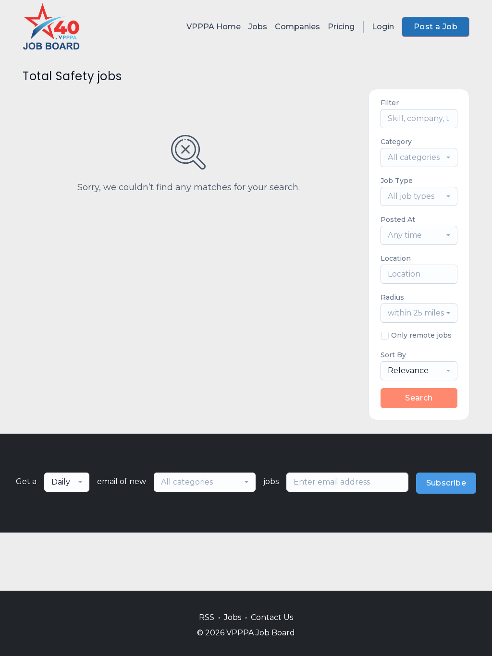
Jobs (257, 26)
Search (418, 397)
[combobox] (419, 157)
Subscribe (446, 482)
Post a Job (435, 26)
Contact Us (272, 617)
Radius (392, 297)
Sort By (393, 355)
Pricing (341, 26)
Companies (297, 26)
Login (383, 26)
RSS (206, 617)
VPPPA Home (213, 26)
